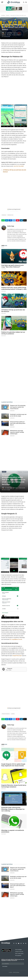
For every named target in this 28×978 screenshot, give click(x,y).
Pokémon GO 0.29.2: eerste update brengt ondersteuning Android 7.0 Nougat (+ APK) (14, 288)
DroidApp (3, 15)
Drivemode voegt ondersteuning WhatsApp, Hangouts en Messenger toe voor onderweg (12, 809)
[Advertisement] (14, 91)
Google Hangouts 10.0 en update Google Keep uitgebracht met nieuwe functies (13, 764)
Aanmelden (4, 966)
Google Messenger (17, 655)
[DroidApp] (14, 2)
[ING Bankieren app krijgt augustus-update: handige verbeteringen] (5, 432)
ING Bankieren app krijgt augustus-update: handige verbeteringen (17, 432)
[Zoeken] (26, 2)
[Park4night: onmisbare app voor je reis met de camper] (5, 416)
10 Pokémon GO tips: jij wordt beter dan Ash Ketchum (13, 310)
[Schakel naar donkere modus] (24, 2)
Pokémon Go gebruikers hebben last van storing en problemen (13, 333)
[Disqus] (14, 358)
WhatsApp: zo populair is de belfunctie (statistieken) (12, 831)
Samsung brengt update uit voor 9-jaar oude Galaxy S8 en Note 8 (17, 423)
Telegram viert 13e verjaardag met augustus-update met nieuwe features (17, 407)
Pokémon (4, 214)
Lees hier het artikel (19, 166)
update (12, 713)
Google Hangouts (6, 713)
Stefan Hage (9, 32)
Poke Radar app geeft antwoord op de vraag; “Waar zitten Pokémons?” (12, 266)
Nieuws (7, 15)
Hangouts (9, 668)
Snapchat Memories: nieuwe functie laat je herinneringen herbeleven (13, 786)
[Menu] (2, 2)
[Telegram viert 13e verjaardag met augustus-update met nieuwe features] (5, 407)
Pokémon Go (10, 214)
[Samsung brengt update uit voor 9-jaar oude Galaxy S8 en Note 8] (5, 423)
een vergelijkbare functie (16, 639)
